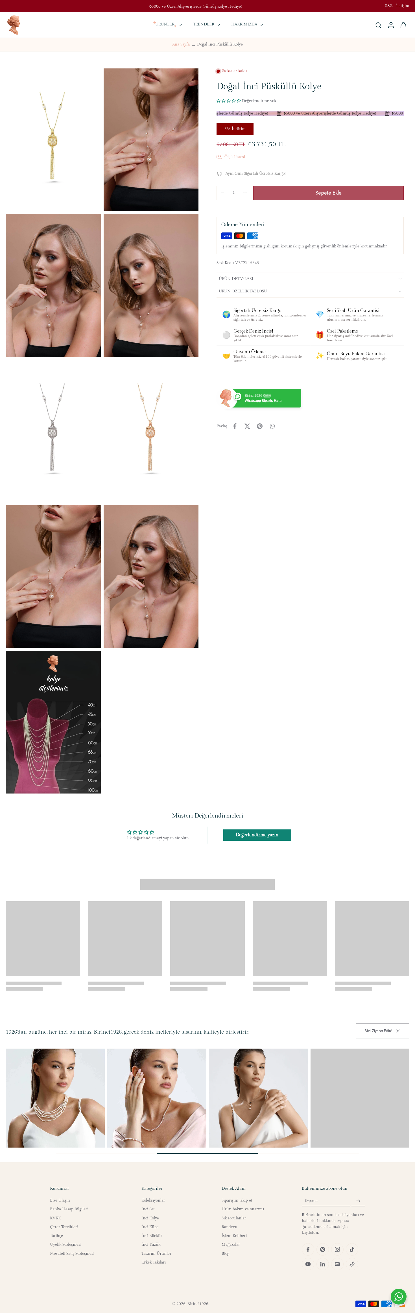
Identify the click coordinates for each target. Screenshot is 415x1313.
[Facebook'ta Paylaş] (235, 426)
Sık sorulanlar (234, 1218)
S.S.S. (389, 6)
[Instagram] (337, 1249)
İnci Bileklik (151, 1236)
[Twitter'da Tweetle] (247, 426)
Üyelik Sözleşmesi (65, 1244)
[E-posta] (337, 1264)
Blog (225, 1253)
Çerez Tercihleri (64, 1227)
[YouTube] (308, 1264)
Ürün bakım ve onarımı (243, 1209)
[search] (378, 25)
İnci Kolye (150, 1218)
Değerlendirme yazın (257, 835)
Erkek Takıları (153, 1262)
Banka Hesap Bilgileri (69, 1209)
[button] (229, 101)
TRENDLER (203, 24)
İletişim (402, 6)
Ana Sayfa (181, 44)
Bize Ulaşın (60, 1200)
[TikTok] (352, 1249)
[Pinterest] (322, 1249)
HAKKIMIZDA (244, 24)
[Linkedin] (322, 1264)
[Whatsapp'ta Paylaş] (272, 426)
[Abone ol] (358, 1201)
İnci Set (147, 1209)
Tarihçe (56, 1236)
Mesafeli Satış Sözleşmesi (72, 1253)
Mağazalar (231, 1244)
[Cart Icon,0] (403, 25)
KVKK (55, 1218)
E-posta (311, 1200)
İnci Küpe (150, 1227)
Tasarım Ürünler (156, 1253)
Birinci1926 (197, 1303)
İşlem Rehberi (234, 1236)
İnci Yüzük (150, 1244)
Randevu (229, 1227)
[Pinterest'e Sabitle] (260, 426)
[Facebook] (308, 1249)
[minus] (222, 193)
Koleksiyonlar (153, 1200)
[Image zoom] (53, 139)
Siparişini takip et (237, 1200)
